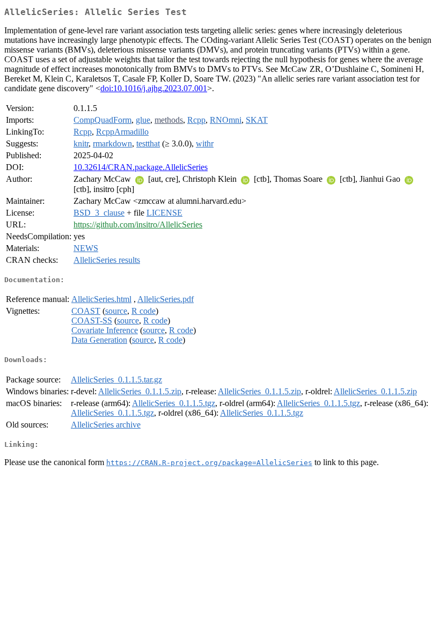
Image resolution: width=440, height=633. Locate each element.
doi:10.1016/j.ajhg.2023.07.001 (153, 88)
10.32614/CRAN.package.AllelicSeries (141, 167)
